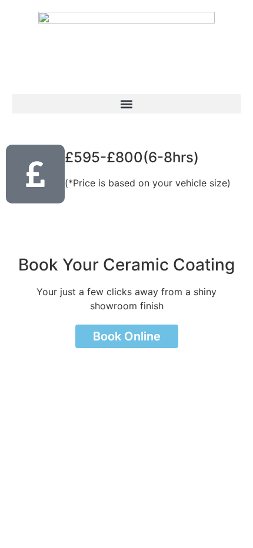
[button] (126, 103)
